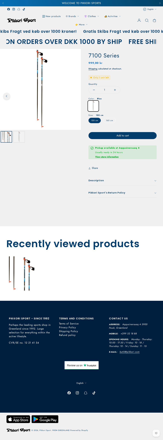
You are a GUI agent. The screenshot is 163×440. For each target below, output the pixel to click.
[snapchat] (19, 9)
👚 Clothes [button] (90, 16)
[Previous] (3, 3)
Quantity (93, 84)
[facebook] (9, 9)
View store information (107, 156)
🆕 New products (51, 16)
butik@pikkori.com (130, 351)
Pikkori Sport (45, 430)
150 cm (94, 120)
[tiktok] (24, 9)
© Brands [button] (71, 16)
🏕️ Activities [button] (111, 16)
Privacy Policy (67, 327)
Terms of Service (69, 323)
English (150, 9)
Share (95, 168)
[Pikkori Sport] (21, 20)
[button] (146, 20)
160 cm (109, 120)
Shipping (93, 68)
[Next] (160, 3)
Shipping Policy (68, 331)
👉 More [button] (79, 24)
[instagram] (14, 9)
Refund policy (67, 335)
